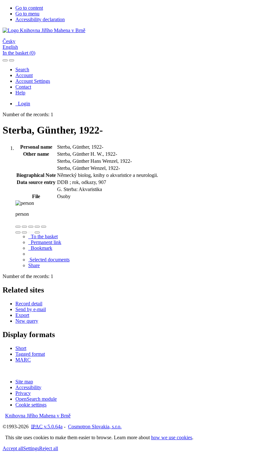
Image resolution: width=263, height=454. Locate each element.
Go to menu (27, 13)
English (10, 47)
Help (20, 92)
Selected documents (49, 259)
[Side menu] (5, 60)
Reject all (48, 448)
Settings (31, 448)
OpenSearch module (36, 399)
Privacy (23, 393)
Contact (23, 87)
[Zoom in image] (18, 227)
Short (20, 348)
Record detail (28, 303)
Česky (9, 41)
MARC (23, 359)
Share (34, 265)
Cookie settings (31, 404)
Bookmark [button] (40, 248)
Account (24, 75)
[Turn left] (18, 232)
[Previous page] (30, 232)
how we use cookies (171, 437)
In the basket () (19, 53)
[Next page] (37, 232)
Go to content (29, 8)
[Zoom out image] (24, 227)
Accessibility (28, 387)
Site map (24, 381)
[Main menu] (11, 60)
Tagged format (30, 354)
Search (22, 69)
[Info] (43, 227)
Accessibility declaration (40, 19)
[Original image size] (30, 227)
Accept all (13, 448)
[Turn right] (24, 232)
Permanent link (44, 242)
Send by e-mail (30, 309)
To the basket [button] (43, 236)
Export (22, 315)
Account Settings (32, 81)
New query (26, 321)
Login (22, 103)
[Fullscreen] (37, 227)
